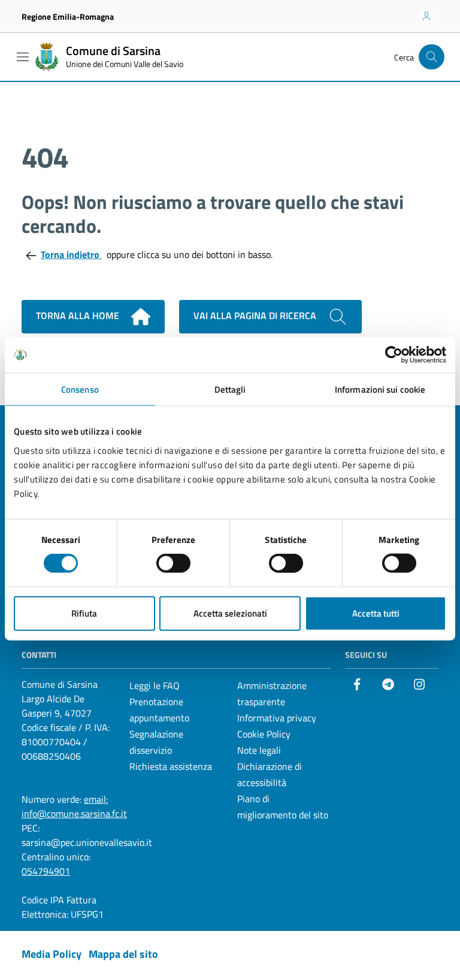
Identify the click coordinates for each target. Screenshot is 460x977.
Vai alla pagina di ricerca (256, 315)
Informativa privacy (276, 718)
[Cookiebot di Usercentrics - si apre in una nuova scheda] (393, 355)
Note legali (259, 750)
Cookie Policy (263, 734)
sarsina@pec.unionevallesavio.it (87, 842)
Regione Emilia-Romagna (68, 16)
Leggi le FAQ (154, 685)
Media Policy (51, 954)
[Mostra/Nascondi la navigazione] (23, 57)
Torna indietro (71, 254)
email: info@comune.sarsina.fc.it (74, 806)
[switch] (173, 563)
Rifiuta (84, 613)
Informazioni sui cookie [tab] (380, 389)
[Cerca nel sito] (431, 57)
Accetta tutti (376, 613)
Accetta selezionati (230, 613)
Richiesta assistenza (170, 766)
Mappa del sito (123, 954)
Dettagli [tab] (230, 389)
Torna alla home (79, 315)
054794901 (46, 871)
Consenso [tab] (80, 389)
